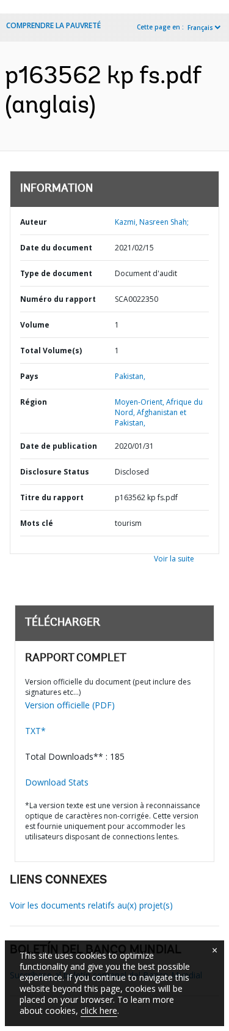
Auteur (33, 222)
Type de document (56, 273)
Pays (29, 376)
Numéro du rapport (58, 299)
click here (99, 1010)
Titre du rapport (52, 497)
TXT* (35, 731)
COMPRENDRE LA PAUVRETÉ (53, 25)
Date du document (56, 247)
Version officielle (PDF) (70, 705)
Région (33, 402)
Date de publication (58, 446)
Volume (34, 325)
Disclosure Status (54, 472)
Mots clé (36, 523)
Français (200, 27)
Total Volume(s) (51, 350)
